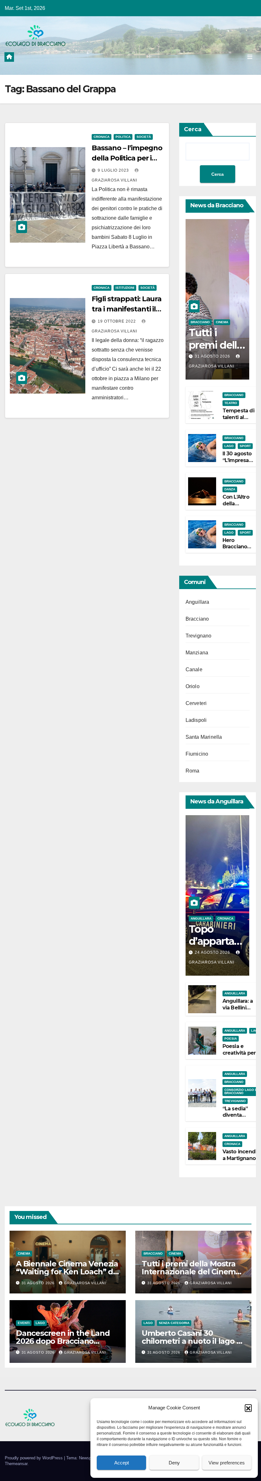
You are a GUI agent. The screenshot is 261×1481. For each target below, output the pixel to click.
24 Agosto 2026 (213, 952)
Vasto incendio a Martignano (241, 1155)
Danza (229, 489)
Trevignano (199, 635)
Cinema (222, 322)
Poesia (230, 1038)
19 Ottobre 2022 (117, 321)
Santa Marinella (204, 737)
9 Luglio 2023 (114, 170)
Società (144, 137)
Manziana (197, 652)
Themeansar (16, 1463)
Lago (229, 446)
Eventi (24, 1323)
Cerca (192, 129)
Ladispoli (196, 720)
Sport (245, 446)
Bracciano (200, 322)
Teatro (230, 403)
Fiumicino (197, 754)
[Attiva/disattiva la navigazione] (249, 56)
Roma (193, 770)
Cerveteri (196, 703)
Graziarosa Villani (85, 1283)
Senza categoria (174, 1323)
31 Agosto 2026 (213, 356)
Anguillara (197, 602)
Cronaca (101, 137)
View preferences (226, 1462)
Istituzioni (125, 287)
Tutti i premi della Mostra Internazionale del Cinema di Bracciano (191, 1271)
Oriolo (193, 686)
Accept (121, 1462)
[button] (248, 1408)
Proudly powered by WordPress (34, 1458)
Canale (194, 669)
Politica (123, 137)
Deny (174, 1462)
